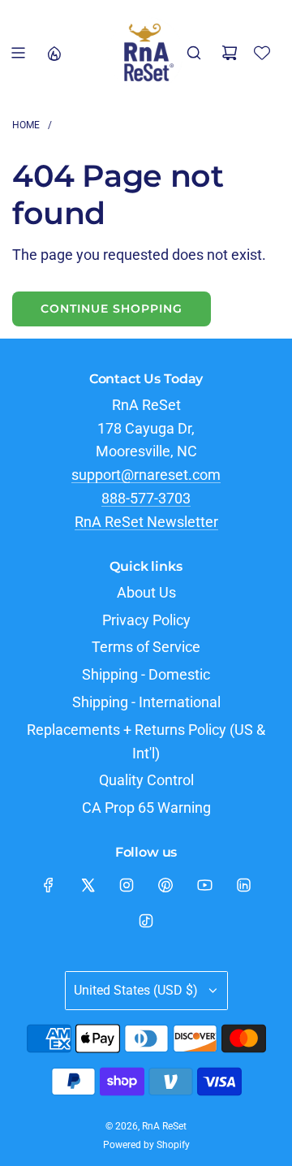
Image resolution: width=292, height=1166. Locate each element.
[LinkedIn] (243, 885)
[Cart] (229, 53)
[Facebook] (49, 885)
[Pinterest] (165, 885)
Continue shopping (111, 308)
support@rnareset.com (146, 474)
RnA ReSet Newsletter (146, 521)
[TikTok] (146, 921)
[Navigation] (18, 53)
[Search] (194, 53)
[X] (87, 885)
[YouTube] (204, 885)
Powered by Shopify (146, 1145)
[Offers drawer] (53, 53)
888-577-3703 (146, 498)
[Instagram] (126, 885)
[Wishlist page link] (262, 53)
